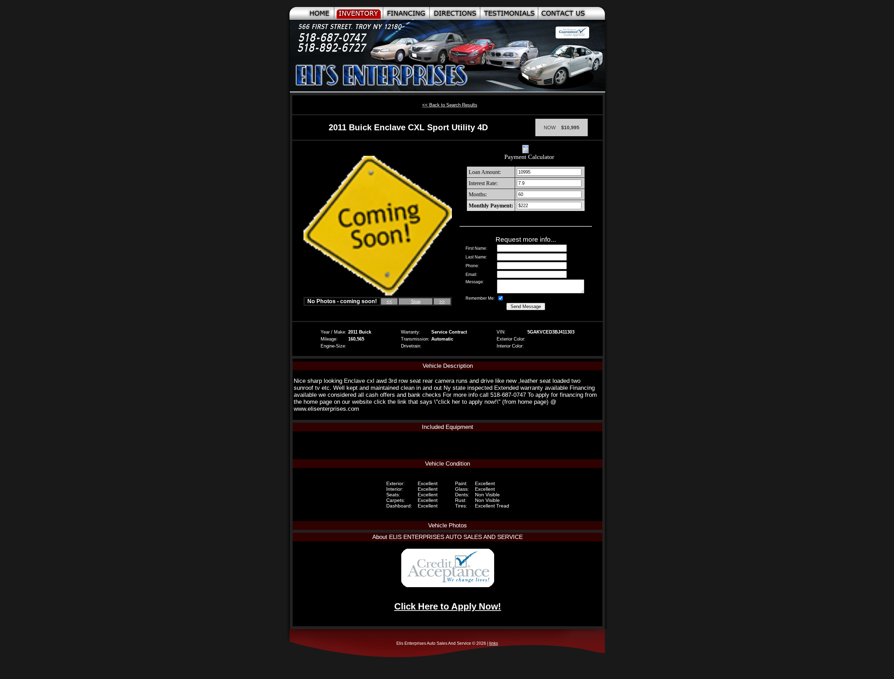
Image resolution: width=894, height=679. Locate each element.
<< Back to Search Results (449, 105)
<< (389, 301)
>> (442, 301)
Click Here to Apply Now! (447, 606)
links (493, 643)
